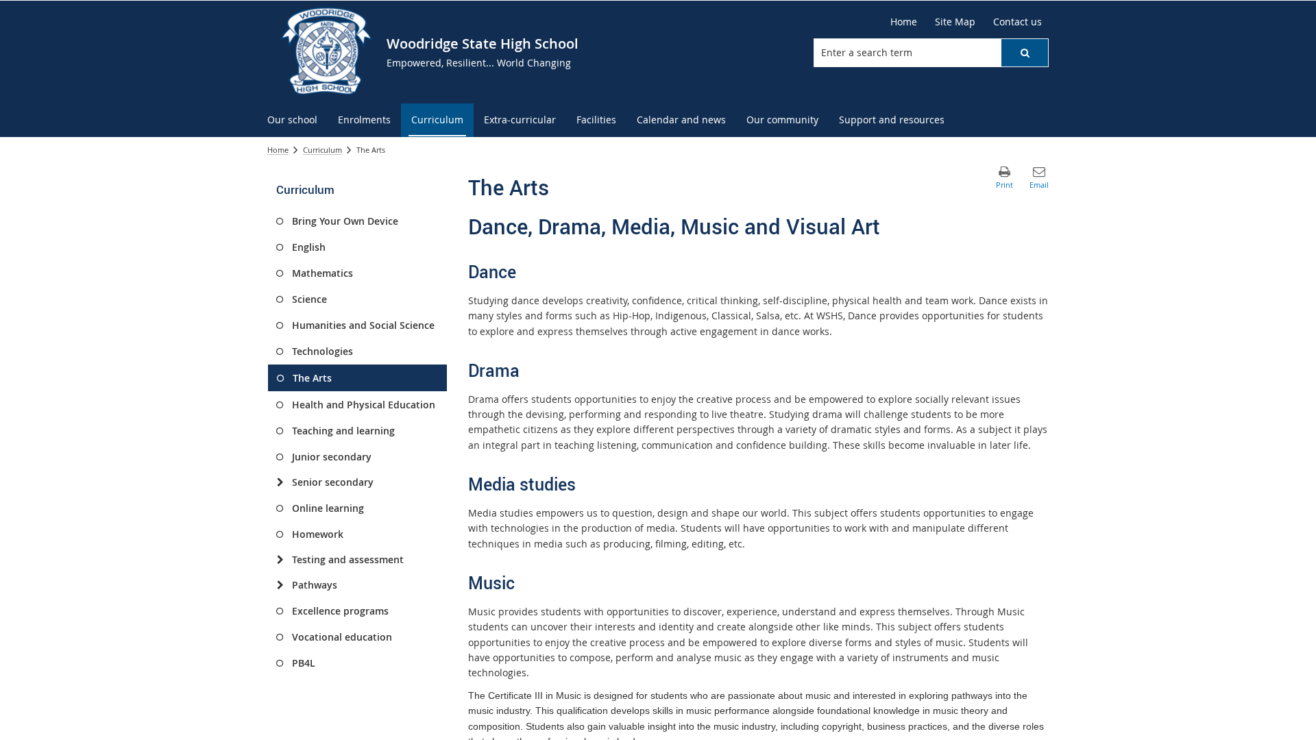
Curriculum (322, 150)
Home (278, 150)
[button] (1024, 52)
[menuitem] (292, 120)
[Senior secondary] (280, 482)
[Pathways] (280, 585)
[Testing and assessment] (280, 559)
